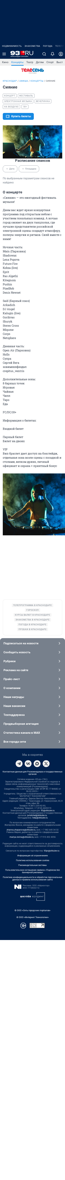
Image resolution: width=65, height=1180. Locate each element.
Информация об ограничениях (32, 855)
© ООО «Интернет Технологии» (32, 917)
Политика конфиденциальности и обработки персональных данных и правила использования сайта (32, 878)
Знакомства (32, 46)
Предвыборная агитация (21, 723)
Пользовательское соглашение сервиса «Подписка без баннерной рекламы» (32, 871)
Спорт (50, 62)
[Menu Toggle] (4, 54)
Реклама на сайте (15, 670)
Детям (40, 62)
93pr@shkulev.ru (51, 851)
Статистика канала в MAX (21, 732)
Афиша (23, 81)
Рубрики (9, 661)
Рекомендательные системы (32, 865)
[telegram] (19, 763)
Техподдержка (14, 715)
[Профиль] (61, 54)
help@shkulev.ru (40, 818)
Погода (48, 46)
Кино (5, 62)
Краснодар (10, 81)
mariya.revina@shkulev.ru (22, 837)
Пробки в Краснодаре (33, 629)
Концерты (17, 62)
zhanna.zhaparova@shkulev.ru (21, 830)
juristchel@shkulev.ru (37, 815)
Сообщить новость (16, 652)
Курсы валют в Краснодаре (32, 615)
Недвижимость (12, 46)
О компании (11, 688)
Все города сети (14, 741)
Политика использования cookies (32, 860)
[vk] (28, 763)
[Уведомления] (52, 54)
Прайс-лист (11, 679)
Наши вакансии (14, 706)
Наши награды (13, 697)
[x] (46, 763)
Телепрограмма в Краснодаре (32, 605)
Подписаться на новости (20, 643)
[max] (37, 763)
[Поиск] (44, 54)
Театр (29, 62)
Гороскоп (32, 610)
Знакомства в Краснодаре (33, 620)
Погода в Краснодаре (32, 624)
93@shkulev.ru (48, 810)
